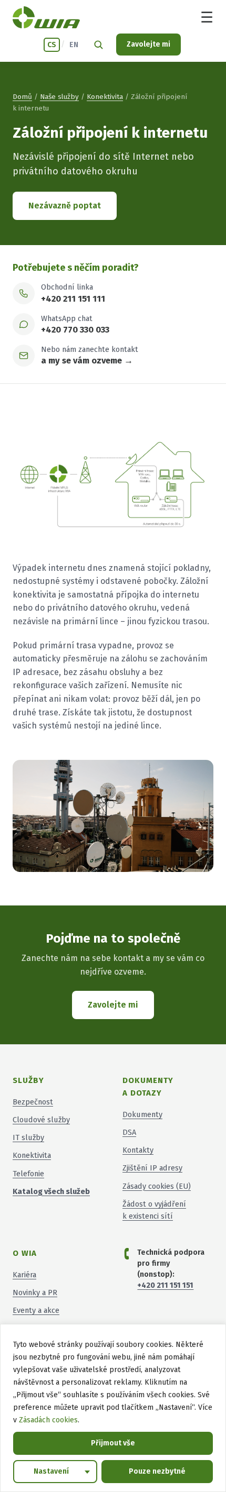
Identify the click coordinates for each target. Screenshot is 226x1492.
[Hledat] (98, 44)
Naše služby (59, 96)
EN (73, 44)
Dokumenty (142, 1114)
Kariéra (24, 1274)
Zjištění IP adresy (152, 1168)
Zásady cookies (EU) (156, 1186)
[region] (113, 1408)
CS (51, 44)
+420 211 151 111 (73, 299)
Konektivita (105, 96)
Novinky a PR (35, 1292)
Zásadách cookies (48, 1420)
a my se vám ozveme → (87, 361)
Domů (22, 96)
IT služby (28, 1137)
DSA (129, 1132)
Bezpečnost (33, 1102)
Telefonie (28, 1173)
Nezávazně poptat (64, 206)
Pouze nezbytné (157, 1471)
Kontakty (137, 1150)
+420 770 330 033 (75, 330)
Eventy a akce (36, 1310)
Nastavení (51, 1471)
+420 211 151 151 (165, 1285)
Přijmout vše (113, 1443)
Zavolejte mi (148, 44)
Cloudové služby (41, 1119)
